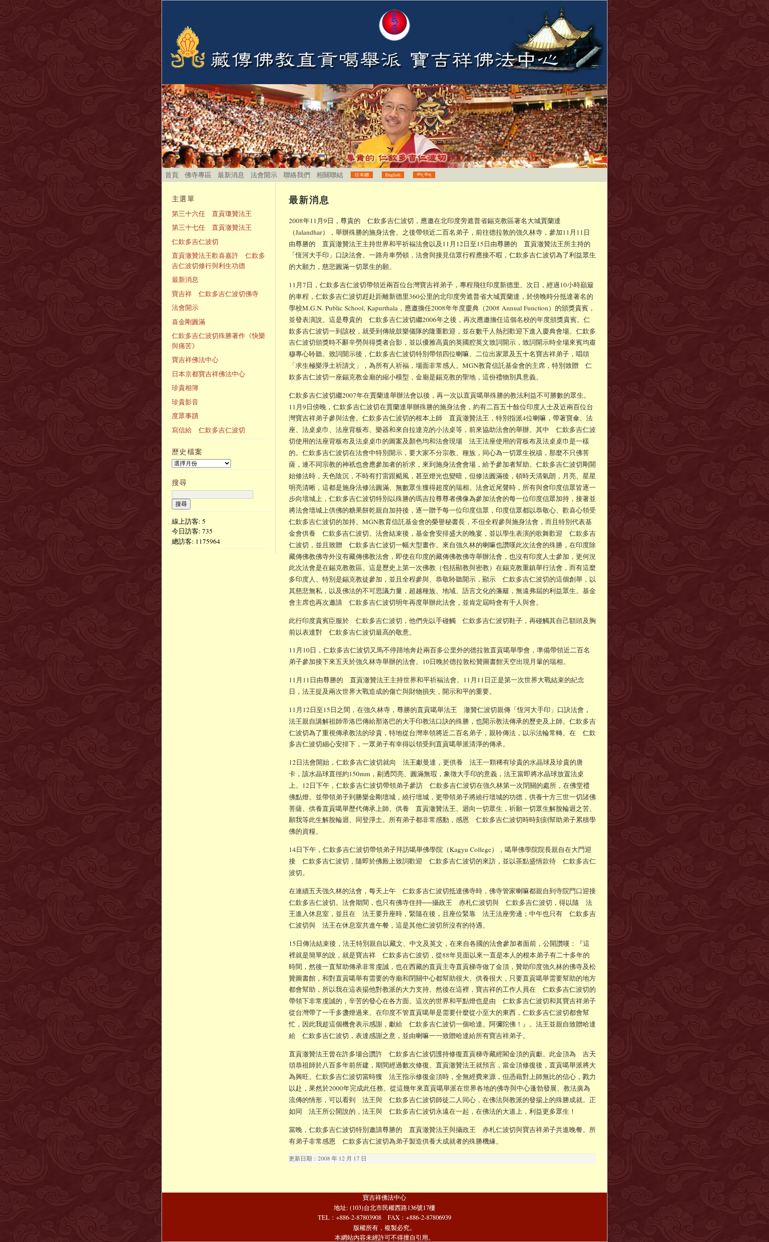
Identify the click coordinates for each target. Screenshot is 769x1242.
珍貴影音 (185, 401)
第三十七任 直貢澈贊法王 (212, 227)
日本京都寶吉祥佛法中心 (208, 373)
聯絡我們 (296, 174)
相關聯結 (329, 174)
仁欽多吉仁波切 (195, 241)
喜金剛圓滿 (188, 321)
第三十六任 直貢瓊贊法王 (212, 213)
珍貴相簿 (185, 387)
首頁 (171, 174)
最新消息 (231, 174)
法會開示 (264, 174)
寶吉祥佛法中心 (195, 359)
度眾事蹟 (185, 415)
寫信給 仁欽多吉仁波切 (208, 429)
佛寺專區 (198, 174)
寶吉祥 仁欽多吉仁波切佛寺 (215, 293)
